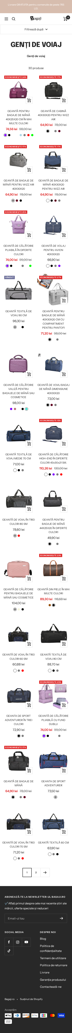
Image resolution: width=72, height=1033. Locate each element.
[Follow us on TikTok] (9, 950)
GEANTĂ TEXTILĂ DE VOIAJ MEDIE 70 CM (18, 456)
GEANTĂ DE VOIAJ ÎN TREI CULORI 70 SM (18, 844)
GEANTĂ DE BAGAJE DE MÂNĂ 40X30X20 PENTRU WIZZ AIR (53, 184)
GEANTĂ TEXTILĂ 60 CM (53, 842)
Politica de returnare (53, 965)
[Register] (61, 918)
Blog (43, 938)
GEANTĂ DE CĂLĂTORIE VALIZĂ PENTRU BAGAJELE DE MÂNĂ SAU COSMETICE (18, 391)
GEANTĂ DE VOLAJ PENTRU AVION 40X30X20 (53, 250)
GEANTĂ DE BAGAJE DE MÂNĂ (19, 783)
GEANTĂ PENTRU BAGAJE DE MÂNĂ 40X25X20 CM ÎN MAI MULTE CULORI (18, 117)
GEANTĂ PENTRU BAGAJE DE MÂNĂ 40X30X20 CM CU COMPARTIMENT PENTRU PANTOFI (53, 319)
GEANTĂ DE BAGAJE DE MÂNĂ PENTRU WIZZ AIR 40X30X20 (18, 184)
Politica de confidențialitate (51, 948)
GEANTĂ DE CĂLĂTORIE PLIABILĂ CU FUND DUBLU (53, 720)
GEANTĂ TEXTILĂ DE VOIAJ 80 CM (53, 656)
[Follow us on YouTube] (26, 942)
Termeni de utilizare (53, 958)
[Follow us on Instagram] (17, 942)
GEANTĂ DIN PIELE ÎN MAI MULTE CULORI (53, 591)
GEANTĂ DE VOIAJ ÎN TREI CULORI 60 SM (18, 656)
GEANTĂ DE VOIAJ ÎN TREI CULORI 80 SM (18, 521)
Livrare (44, 972)
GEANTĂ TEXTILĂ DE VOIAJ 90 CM (18, 313)
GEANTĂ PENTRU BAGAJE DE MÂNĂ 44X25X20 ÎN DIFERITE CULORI (53, 526)
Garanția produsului (53, 979)
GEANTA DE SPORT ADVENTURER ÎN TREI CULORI (18, 720)
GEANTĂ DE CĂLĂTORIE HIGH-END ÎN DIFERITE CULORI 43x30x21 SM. (53, 458)
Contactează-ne (50, 987)
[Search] (13, 19)
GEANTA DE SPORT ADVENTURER (53, 783)
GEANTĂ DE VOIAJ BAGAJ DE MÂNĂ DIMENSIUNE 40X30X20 (53, 389)
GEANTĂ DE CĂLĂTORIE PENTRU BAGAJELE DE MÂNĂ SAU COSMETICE (18, 593)
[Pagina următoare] (45, 872)
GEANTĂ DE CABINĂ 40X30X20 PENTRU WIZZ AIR (53, 115)
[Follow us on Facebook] (9, 942)
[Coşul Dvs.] (65, 19)
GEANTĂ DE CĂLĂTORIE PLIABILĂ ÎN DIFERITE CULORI (18, 250)
